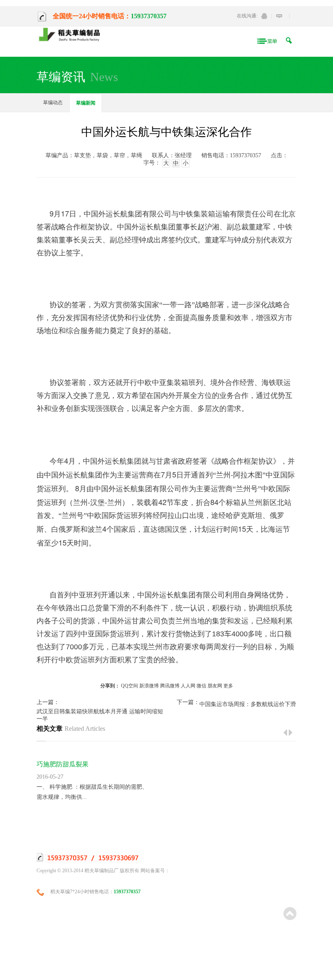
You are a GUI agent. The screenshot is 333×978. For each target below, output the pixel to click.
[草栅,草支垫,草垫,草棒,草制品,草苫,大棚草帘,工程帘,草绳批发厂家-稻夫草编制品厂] (72, 35)
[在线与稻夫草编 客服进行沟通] (279, 16)
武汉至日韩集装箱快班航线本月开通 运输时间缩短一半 (100, 715)
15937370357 (148, 16)
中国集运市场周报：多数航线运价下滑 (247, 704)
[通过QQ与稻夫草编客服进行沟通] (264, 16)
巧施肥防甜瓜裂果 (63, 764)
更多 (228, 686)
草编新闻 (85, 103)
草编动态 (53, 102)
